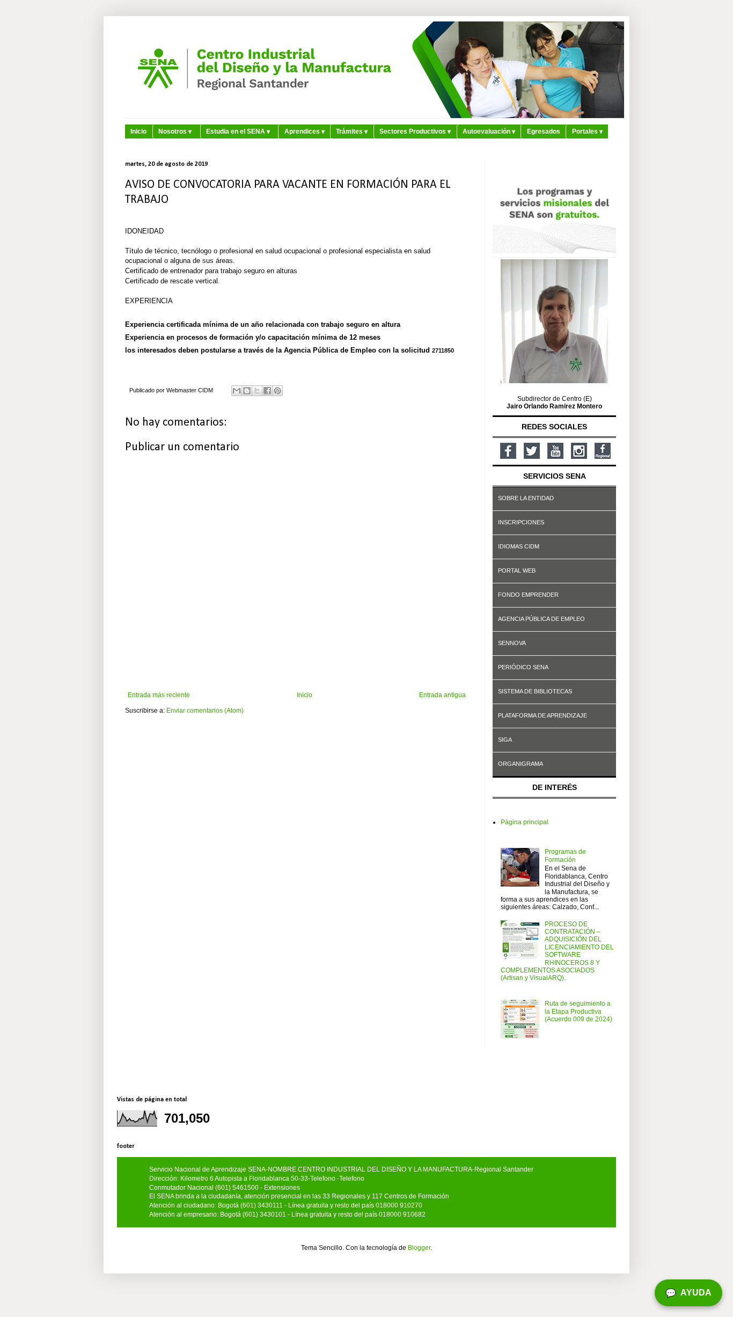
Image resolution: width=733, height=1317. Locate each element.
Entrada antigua (442, 695)
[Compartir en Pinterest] (277, 390)
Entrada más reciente (159, 695)
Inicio (138, 131)
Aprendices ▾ (304, 131)
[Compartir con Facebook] (267, 390)
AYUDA (688, 1293)
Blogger (419, 1248)
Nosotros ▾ (175, 131)
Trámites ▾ (352, 131)
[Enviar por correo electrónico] (236, 390)
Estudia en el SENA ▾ (238, 131)
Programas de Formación (565, 855)
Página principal (524, 822)
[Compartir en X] (257, 390)
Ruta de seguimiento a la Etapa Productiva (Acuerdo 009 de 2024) (578, 1011)
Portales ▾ (587, 131)
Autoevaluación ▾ (489, 131)
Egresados (543, 131)
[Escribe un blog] (246, 390)
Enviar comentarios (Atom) (205, 710)
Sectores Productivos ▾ (415, 131)
